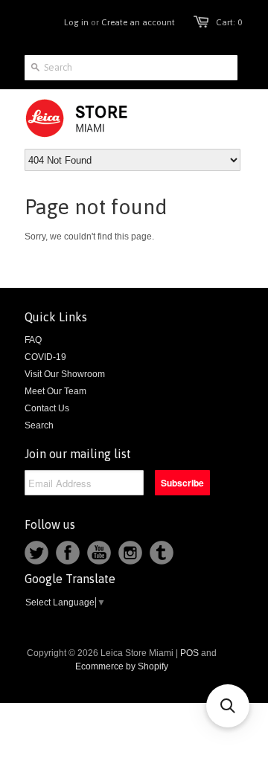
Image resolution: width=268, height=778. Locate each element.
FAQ (33, 340)
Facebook (68, 553)
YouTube (99, 553)
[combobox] (131, 67)
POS (189, 653)
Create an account (138, 22)
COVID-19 (45, 357)
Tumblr (161, 553)
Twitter (36, 553)
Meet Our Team (55, 391)
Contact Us (47, 408)
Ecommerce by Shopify (121, 666)
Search (39, 425)
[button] (227, 705)
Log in (76, 22)
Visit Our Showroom (65, 374)
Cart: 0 (229, 22)
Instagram (130, 553)
